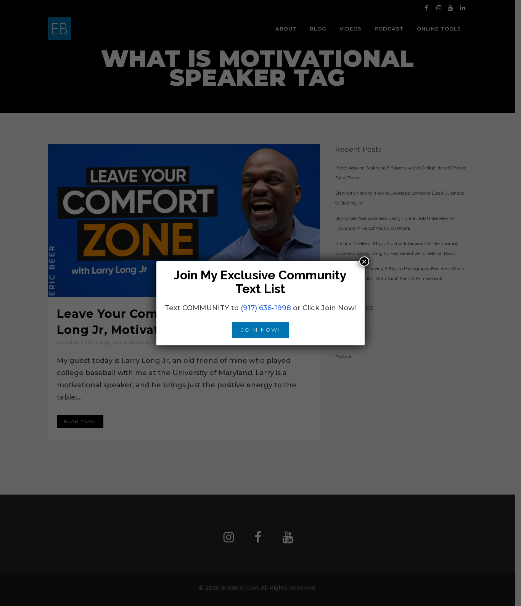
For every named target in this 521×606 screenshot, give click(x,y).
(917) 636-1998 (266, 308)
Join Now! (260, 329)
